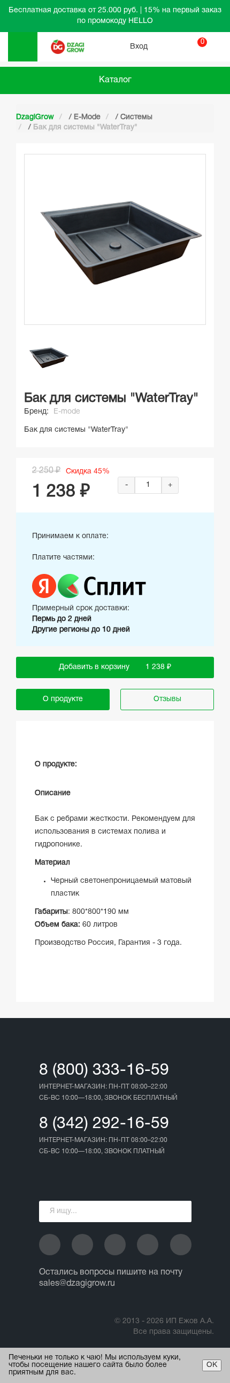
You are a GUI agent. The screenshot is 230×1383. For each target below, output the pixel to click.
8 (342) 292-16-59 (104, 1124)
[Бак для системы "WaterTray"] (48, 357)
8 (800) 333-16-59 (104, 1070)
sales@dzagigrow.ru (77, 1283)
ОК (211, 1365)
